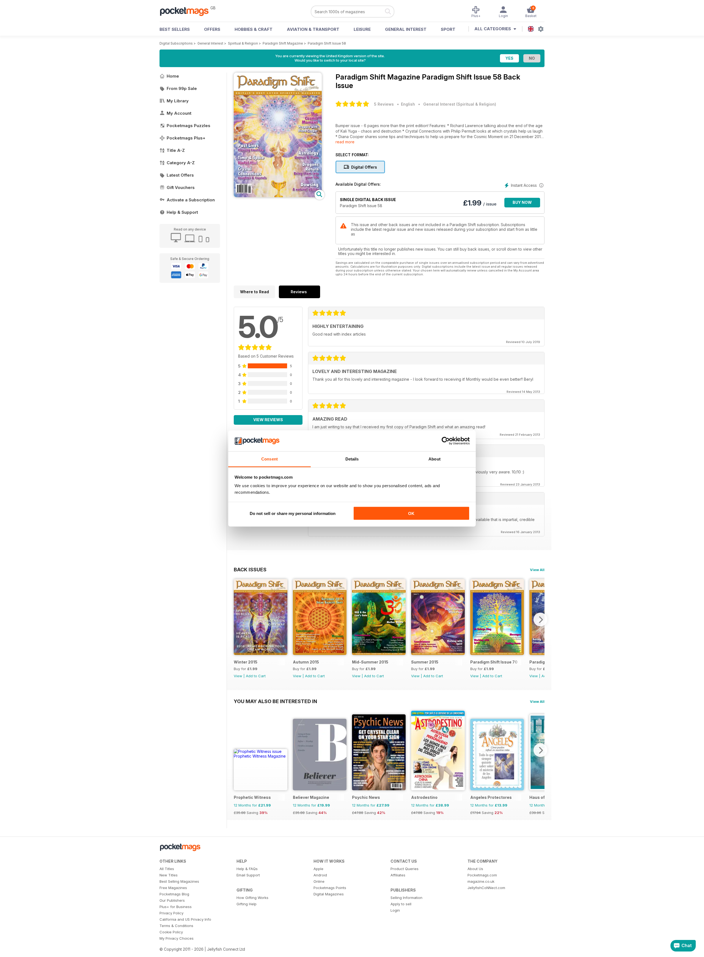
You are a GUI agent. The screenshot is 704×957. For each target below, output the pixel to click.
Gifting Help (247, 904)
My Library (178, 100)
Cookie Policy (171, 932)
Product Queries (405, 868)
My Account (179, 113)
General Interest (406, 29)
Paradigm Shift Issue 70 (494, 662)
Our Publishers (172, 900)
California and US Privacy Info (185, 919)
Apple (318, 868)
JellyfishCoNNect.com (486, 887)
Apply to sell (401, 904)
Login (395, 910)
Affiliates (398, 875)
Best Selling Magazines (179, 881)
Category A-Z (181, 162)
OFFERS (212, 29)
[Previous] (238, 619)
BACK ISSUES (250, 569)
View (238, 676)
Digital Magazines (329, 894)
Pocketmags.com (482, 875)
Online (319, 881)
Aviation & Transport (313, 29)
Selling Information (406, 897)
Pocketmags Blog (174, 894)
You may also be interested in (275, 701)
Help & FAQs (247, 868)
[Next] (540, 619)
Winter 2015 (245, 662)
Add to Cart (256, 676)
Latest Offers (180, 175)
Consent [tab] (269, 459)
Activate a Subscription (191, 199)
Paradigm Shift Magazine (283, 43)
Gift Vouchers (181, 187)
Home (173, 76)
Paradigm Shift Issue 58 (327, 43)
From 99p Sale (182, 88)
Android (320, 875)
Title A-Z (176, 150)
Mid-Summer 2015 (370, 662)
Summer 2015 (424, 662)
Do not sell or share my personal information (293, 513)
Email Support (248, 875)
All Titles (167, 868)
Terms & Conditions (176, 925)
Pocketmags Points (330, 887)
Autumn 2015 (306, 662)
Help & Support (182, 212)
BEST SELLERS (175, 29)
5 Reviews (384, 104)
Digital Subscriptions (176, 43)
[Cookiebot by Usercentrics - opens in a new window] (446, 441)
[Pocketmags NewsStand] (187, 11)
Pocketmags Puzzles (188, 125)
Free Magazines (173, 887)
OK (411, 513)
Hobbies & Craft (254, 29)
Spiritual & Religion (243, 43)
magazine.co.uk (481, 881)
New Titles (169, 875)
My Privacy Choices (177, 938)
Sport (448, 29)
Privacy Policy (171, 913)
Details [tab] (352, 459)
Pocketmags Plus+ (186, 138)
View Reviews (268, 419)
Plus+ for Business (176, 906)
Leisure (362, 29)
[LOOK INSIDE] (278, 195)
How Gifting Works (252, 897)
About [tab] (434, 459)
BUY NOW (522, 202)
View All (537, 569)
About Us (475, 868)
